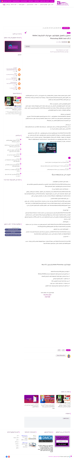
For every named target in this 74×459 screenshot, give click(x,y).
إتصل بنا (51, 1)
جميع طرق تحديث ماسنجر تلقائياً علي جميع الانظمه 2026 (12, 165)
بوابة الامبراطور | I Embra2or (53, 456)
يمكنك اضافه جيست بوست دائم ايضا (13, 234)
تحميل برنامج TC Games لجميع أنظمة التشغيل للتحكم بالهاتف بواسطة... (54, 166)
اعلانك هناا (13, 232)
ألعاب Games (13, 4)
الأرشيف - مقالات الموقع (44, 1)
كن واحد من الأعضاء (13, 47)
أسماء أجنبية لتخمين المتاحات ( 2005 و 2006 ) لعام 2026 (24, 439)
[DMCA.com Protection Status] (45, 442)
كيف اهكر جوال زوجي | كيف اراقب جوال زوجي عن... (12, 175)
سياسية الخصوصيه (16, 1)
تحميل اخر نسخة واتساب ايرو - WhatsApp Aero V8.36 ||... (57, 169)
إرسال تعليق (66, 418)
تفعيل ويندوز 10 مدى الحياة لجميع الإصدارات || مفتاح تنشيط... (56, 162)
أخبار (52, 4)
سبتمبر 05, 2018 (24, 435)
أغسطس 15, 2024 (18, 106)
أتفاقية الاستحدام (24, 1)
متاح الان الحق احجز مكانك (13, 229)
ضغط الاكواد (36, 1)
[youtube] (2, 1)
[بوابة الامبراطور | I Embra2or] (62, 3)
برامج (49, 4)
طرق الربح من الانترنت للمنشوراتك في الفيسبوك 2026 (12, 161)
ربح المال (8, 4)
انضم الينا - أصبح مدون (7, 1)
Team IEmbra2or (65, 42)
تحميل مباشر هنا (47, 294)
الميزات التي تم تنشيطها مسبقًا (62, 50)
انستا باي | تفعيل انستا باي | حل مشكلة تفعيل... (32, 406)
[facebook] (7, 457)
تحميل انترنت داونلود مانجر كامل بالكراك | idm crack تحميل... (13, 151)
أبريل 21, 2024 (24, 442)
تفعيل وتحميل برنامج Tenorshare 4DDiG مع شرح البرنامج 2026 (24, 446)
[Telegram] (4, 457)
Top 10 (4, 4)
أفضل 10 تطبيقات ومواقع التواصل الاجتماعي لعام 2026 (64, 406)
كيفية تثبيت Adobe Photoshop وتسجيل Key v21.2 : (59, 51)
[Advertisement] (37, 17)
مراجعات (16, 443)
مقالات (35, 4)
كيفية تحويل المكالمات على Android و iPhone (12, 170)
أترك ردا (14, 71)
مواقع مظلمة (22, 4)
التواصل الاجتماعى (43, 4)
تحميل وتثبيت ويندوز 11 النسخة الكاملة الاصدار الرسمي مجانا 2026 (48, 407)
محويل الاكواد (30, 1)
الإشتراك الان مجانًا (62, 444)
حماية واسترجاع (30, 4)
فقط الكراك (47, 296)
